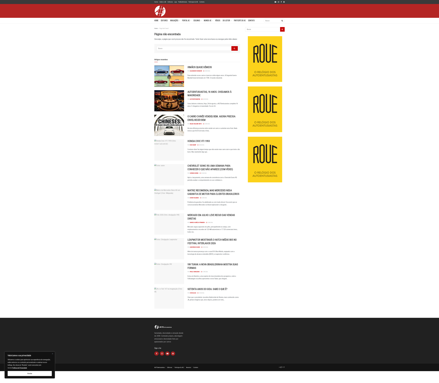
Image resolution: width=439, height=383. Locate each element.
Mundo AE (207, 20)
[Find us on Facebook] (281, 2)
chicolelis (193, 293)
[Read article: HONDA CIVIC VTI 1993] (169, 150)
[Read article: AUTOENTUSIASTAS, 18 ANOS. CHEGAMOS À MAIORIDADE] (169, 100)
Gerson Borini (194, 173)
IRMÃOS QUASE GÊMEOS (199, 67)
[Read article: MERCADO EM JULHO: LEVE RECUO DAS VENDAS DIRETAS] (169, 224)
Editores (170, 2)
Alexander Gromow (196, 71)
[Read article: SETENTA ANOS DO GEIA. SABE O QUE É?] (169, 298)
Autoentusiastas (195, 99)
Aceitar (29, 373)
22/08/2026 (204, 198)
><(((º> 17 (282, 367)
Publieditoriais (182, 2)
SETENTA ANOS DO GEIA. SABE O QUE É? (207, 289)
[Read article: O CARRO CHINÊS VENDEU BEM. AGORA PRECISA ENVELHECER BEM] (169, 125)
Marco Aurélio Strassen (197, 222)
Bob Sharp (193, 145)
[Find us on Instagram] (278, 2)
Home (156, 2)
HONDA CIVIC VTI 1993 (198, 141)
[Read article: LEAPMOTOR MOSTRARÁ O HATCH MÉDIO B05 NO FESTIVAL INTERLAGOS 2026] (169, 248)
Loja (175, 2)
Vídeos (217, 20)
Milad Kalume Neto (196, 124)
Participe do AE (193, 2)
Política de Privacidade (19, 368)
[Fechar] (52, 353)
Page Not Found (164, 28)
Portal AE (186, 20)
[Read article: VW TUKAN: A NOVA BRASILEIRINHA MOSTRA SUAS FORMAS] (169, 273)
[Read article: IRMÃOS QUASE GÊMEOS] (169, 76)
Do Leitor (226, 20)
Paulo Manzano (195, 271)
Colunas (196, 20)
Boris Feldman (194, 198)
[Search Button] (259, 21)
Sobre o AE (162, 2)
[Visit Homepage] (160, 11)
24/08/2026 (207, 71)
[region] (30, 365)
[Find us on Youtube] (275, 2)
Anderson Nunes (195, 247)
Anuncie (188, 367)
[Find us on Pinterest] (284, 2)
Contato (201, 2)
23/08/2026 (207, 124)
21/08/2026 (205, 271)
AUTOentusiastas (159, 367)
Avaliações (174, 20)
